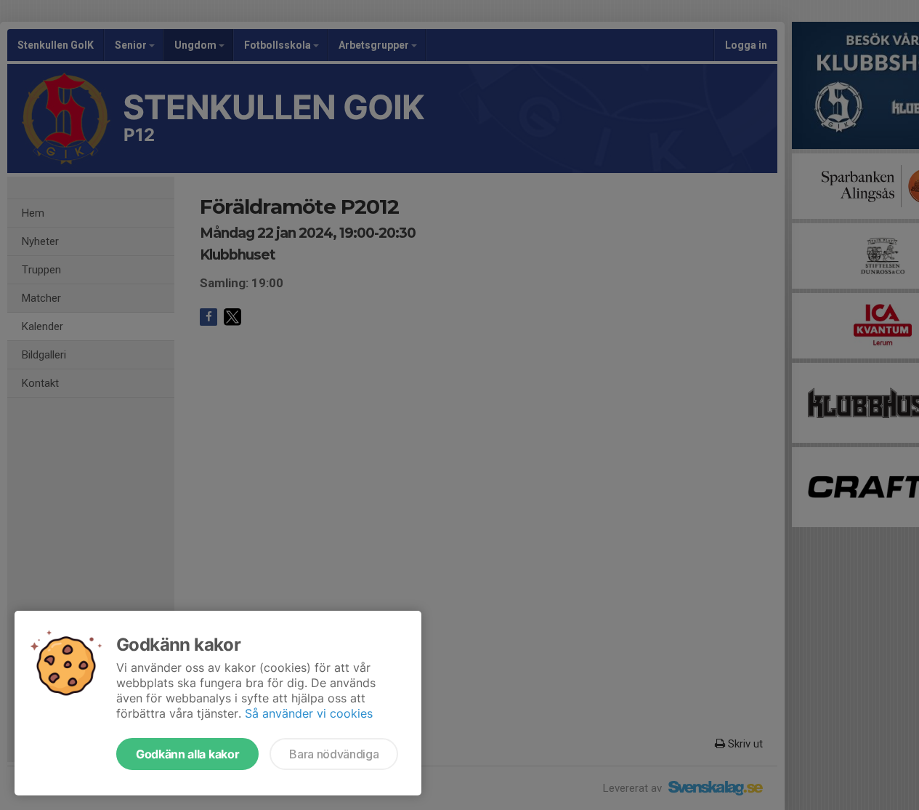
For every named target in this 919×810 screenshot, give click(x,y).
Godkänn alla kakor (187, 754)
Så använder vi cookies (309, 713)
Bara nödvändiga (333, 754)
